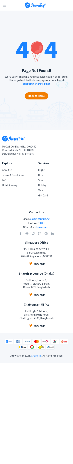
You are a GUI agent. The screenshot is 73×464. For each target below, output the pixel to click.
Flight (41, 170)
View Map (39, 263)
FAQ (4, 180)
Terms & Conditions (13, 175)
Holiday (42, 185)
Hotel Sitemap (10, 185)
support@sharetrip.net (36, 83)
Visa (40, 190)
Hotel (41, 175)
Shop (41, 180)
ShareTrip (36, 355)
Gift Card (43, 195)
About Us (7, 170)
